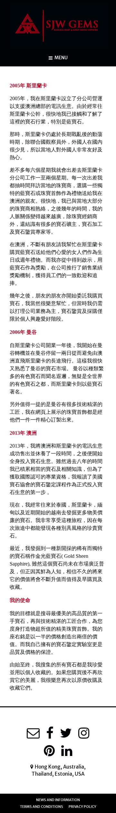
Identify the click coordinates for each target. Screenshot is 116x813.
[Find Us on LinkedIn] (66, 750)
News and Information (58, 800)
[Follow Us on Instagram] (83, 733)
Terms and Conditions (41, 806)
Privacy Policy (82, 806)
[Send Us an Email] (33, 733)
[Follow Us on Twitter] (66, 733)
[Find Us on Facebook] (49, 733)
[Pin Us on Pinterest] (49, 750)
